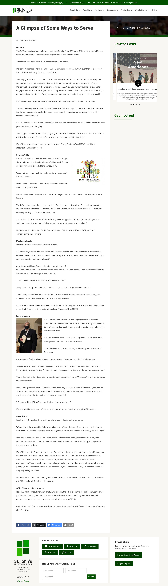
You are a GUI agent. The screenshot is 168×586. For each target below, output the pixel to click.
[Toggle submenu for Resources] (117, 10)
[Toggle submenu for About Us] (79, 10)
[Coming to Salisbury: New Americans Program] (135, 77)
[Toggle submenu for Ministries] (131, 10)
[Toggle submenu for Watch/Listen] (148, 10)
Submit (91, 576)
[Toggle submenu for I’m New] (103, 10)
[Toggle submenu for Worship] (91, 10)
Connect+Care (145, 28)
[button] (131, 104)
